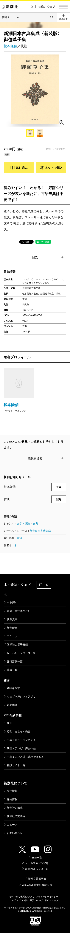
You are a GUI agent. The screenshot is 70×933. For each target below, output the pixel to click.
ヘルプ (39, 900)
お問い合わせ (15, 832)
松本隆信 (10, 46)
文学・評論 (23, 523)
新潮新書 (12, 627)
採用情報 (12, 799)
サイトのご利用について (22, 896)
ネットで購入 (54, 167)
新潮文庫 (12, 619)
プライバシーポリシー (47, 896)
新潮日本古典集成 (40, 530)
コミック (12, 636)
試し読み (22, 167)
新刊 (9, 723)
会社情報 (12, 790)
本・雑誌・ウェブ (44, 6)
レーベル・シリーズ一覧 (21, 653)
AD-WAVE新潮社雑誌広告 (37, 885)
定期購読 (12, 704)
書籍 (19, 538)
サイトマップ (51, 900)
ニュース (12, 824)
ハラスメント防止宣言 (23, 900)
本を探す (12, 602)
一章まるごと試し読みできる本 (25, 756)
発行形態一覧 (15, 661)
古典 (35, 523)
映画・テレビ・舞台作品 (21, 748)
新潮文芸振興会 (37, 878)
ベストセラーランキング (21, 739)
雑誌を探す (13, 688)
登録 (58, 486)
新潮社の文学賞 (16, 816)
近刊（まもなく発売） (20, 731)
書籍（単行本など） (18, 610)
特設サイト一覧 (16, 765)
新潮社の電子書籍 (17, 644)
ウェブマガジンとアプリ (21, 696)
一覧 (46, 584)
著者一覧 (12, 669)
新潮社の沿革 (15, 807)
